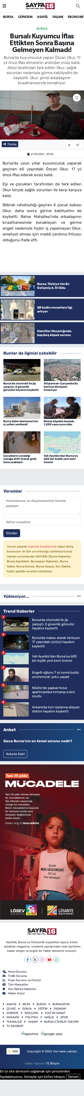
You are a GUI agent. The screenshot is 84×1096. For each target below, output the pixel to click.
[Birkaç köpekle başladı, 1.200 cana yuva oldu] (62, 408)
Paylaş (12, 144)
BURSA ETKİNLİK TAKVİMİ (61, 1021)
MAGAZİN (12, 1017)
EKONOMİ (75, 17)
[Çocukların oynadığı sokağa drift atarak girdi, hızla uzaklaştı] (21, 442)
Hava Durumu (17, 971)
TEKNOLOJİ (14, 1021)
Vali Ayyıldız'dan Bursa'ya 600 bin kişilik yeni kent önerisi (61, 459)
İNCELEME (31, 1013)
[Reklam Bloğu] (42, 842)
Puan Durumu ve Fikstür (24, 980)
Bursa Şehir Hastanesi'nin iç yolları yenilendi (20, 423)
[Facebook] (27, 959)
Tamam (73, 1077)
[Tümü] (79, 596)
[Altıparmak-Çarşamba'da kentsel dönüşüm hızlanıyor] (62, 370)
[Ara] (77, 6)
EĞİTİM (42, 1008)
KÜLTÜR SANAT (55, 1013)
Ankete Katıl (15, 754)
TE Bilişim (52, 1063)
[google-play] (51, 1035)
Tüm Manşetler (18, 984)
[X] (35, 959)
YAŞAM (57, 17)
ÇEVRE (11, 1008)
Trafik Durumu (17, 976)
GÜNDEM (25, 17)
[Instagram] (42, 959)
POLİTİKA (31, 1017)
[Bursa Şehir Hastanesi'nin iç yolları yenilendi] (21, 408)
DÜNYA (27, 1008)
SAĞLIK (49, 1017)
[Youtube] (49, 959)
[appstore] (30, 1035)
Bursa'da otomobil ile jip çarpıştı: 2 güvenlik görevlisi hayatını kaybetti (21, 387)
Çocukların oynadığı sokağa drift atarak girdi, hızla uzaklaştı (20, 459)
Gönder (11, 533)
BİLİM (26, 1004)
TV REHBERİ (14, 1026)
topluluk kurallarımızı (43, 546)
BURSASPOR (61, 1004)
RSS (15, 1051)
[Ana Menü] (4, 6)
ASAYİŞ (42, 17)
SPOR (64, 1017)
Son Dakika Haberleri (22, 989)
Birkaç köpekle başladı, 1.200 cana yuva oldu (59, 423)
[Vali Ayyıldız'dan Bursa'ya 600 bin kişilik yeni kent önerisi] (62, 442)
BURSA (8, 17)
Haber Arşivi (16, 993)
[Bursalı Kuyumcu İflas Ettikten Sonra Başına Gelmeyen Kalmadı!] (42, 115)
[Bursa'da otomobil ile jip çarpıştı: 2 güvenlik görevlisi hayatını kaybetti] (21, 370)
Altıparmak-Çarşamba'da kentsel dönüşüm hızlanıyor (61, 387)
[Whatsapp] (56, 959)
